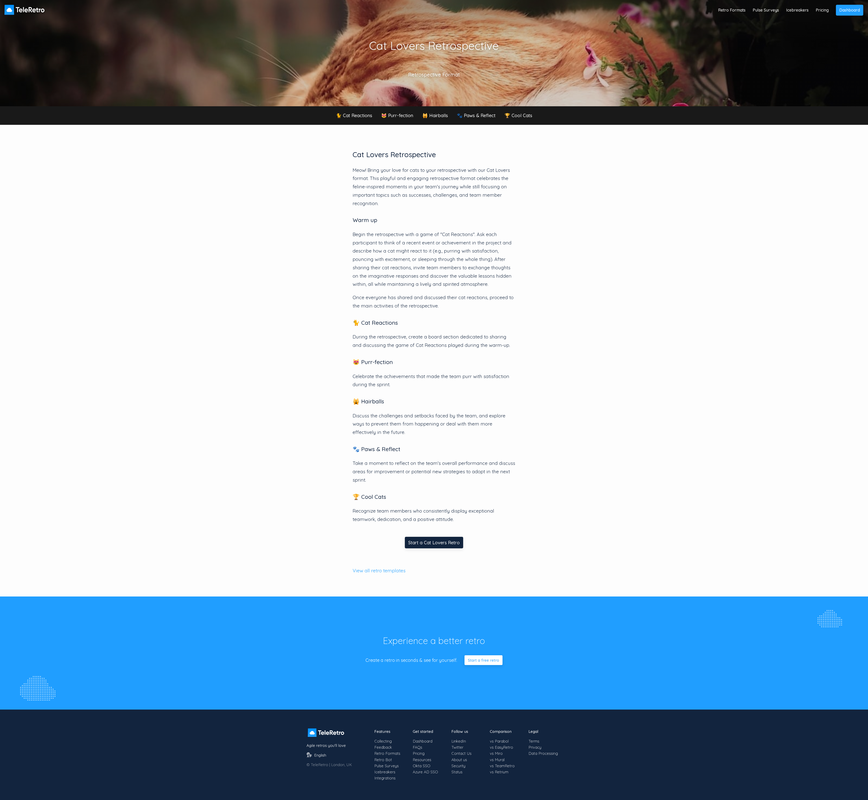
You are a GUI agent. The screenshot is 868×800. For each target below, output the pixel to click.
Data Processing (543, 753)
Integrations (385, 778)
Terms (533, 741)
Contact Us (461, 753)
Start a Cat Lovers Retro (434, 542)
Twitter (457, 747)
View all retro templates (379, 570)
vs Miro (496, 753)
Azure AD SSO (425, 771)
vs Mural (497, 759)
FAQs (417, 747)
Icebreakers (797, 10)
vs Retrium (499, 771)
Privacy (534, 747)
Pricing (822, 10)
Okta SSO (421, 765)
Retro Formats (731, 10)
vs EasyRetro (501, 747)
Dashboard (849, 10)
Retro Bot (383, 759)
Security (458, 765)
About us (459, 759)
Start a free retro (483, 660)
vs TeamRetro (502, 765)
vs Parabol (499, 741)
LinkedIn (458, 741)
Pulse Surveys (766, 10)
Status (456, 771)
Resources (422, 759)
